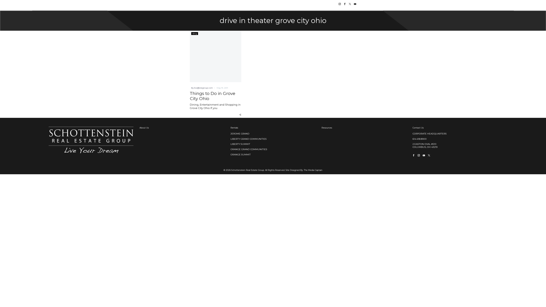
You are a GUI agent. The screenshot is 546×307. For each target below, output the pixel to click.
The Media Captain (313, 170)
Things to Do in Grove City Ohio (212, 96)
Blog (194, 33)
